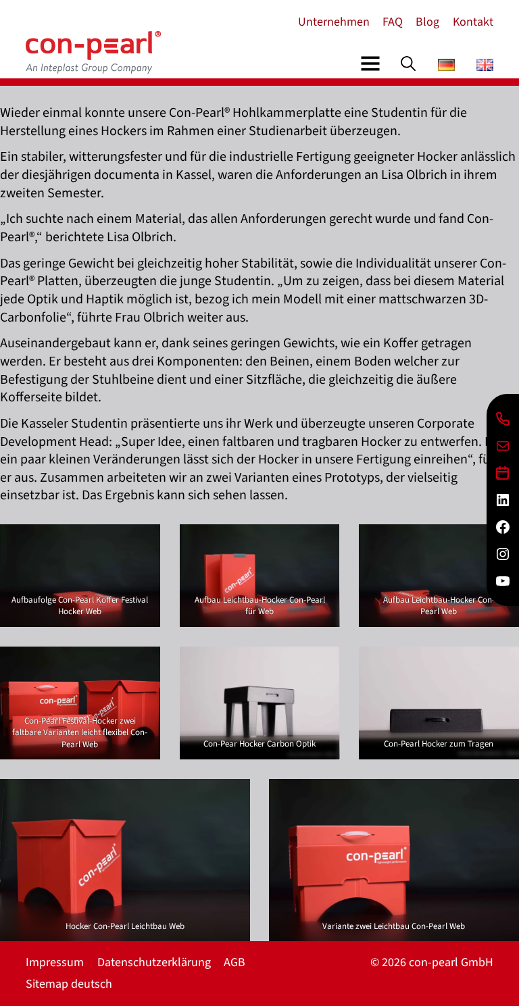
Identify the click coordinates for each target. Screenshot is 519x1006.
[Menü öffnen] (370, 63)
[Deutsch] (446, 66)
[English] (484, 66)
